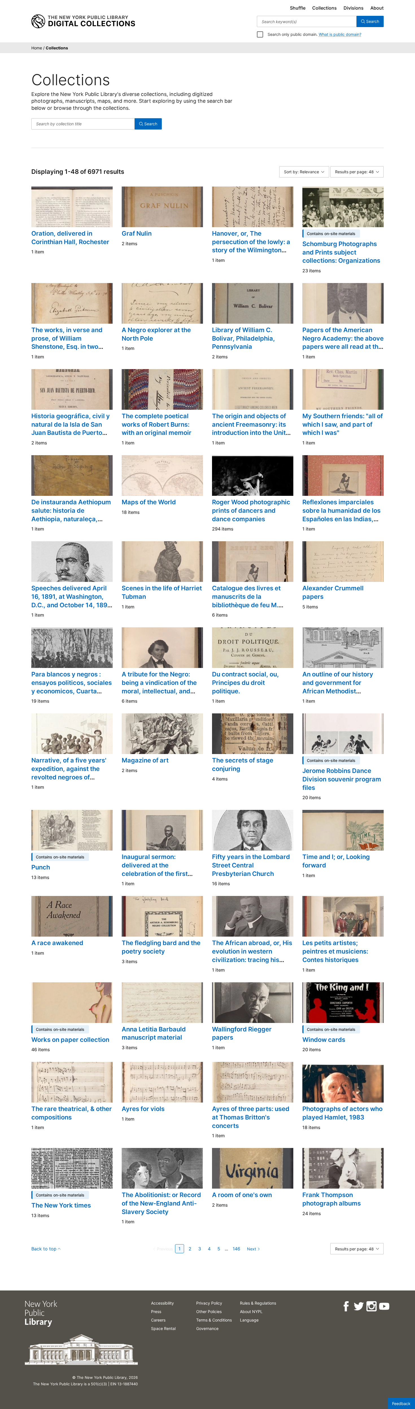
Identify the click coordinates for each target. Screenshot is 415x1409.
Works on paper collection (70, 1039)
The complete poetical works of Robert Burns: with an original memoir (156, 424)
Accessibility (162, 1303)
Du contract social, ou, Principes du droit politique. (245, 682)
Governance (207, 1328)
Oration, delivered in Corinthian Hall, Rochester (70, 238)
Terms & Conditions (214, 1320)
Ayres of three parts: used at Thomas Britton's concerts (250, 1117)
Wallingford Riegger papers (242, 1033)
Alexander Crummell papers (333, 592)
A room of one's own (242, 1194)
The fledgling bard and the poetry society (161, 947)
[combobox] (307, 21)
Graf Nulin (137, 233)
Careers (158, 1320)
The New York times (61, 1205)
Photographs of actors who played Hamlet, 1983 (342, 1113)
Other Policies (209, 1311)
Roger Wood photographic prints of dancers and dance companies (251, 510)
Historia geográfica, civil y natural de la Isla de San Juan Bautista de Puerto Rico (70, 428)
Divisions (354, 8)
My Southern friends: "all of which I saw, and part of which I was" (342, 424)
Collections (324, 8)
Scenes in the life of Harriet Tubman (162, 592)
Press (156, 1311)
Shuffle (297, 8)
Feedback (401, 1403)
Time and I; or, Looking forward (336, 861)
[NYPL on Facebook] (345, 1306)
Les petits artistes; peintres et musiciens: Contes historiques (335, 951)
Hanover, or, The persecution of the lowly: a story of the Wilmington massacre (251, 246)
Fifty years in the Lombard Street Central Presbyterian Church (251, 865)
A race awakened (57, 942)
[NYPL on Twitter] (358, 1306)
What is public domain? (340, 34)
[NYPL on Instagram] (371, 1306)
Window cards (323, 1039)
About (377, 8)
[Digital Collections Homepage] (83, 21)
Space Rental (163, 1328)
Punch (40, 867)
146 (236, 1249)
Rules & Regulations (258, 1303)
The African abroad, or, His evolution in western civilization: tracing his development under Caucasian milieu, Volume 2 (252, 963)
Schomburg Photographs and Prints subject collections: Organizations (341, 252)
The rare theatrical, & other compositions (71, 1113)
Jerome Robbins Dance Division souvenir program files (341, 779)
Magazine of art (145, 760)
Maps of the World (149, 502)
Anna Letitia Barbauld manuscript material (154, 1033)
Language (249, 1320)
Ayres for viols (143, 1108)
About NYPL (251, 1311)
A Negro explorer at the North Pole (156, 334)
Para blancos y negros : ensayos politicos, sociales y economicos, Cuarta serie (71, 686)
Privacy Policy (209, 1303)
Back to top (43, 1249)
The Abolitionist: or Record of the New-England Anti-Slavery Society (161, 1203)
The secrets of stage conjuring (242, 764)
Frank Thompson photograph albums (331, 1199)
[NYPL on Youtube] (383, 1306)
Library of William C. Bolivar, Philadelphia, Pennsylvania (243, 338)
